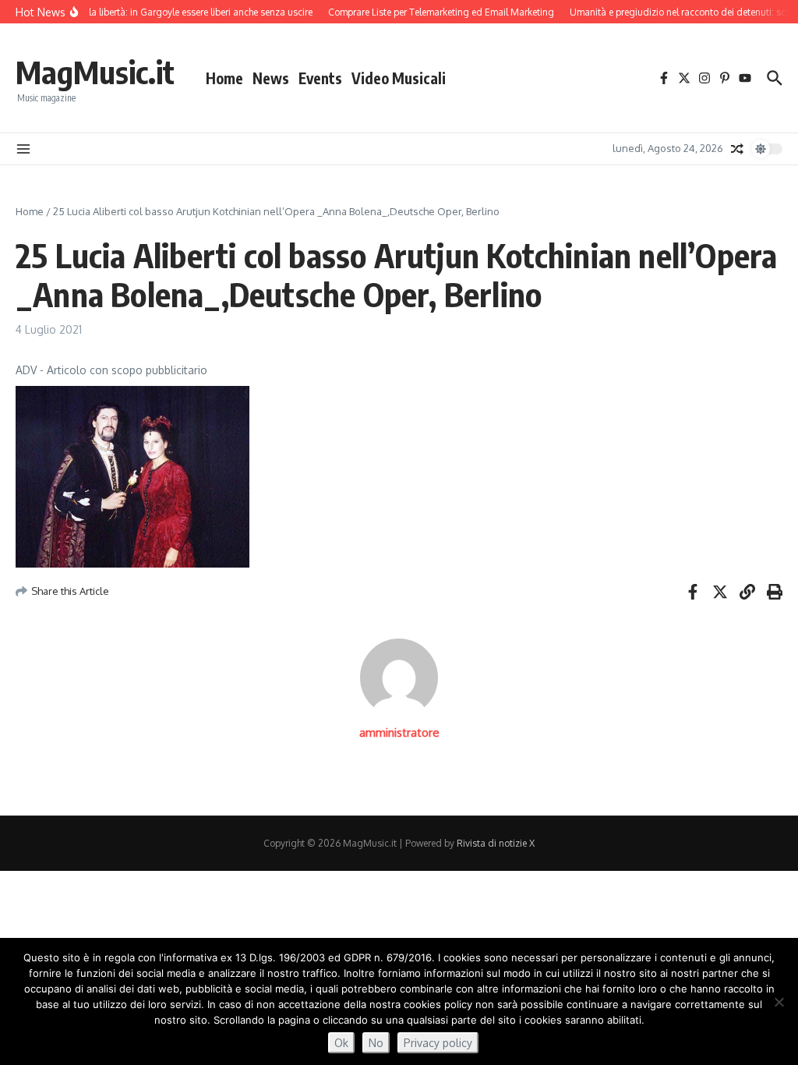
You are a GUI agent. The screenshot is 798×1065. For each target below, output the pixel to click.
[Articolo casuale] (737, 149)
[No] (778, 1002)
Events (320, 78)
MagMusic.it (95, 71)
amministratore (399, 732)
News (270, 78)
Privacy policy (438, 1042)
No (376, 1042)
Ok (341, 1042)
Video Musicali (398, 78)
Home (224, 78)
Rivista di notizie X (496, 843)
